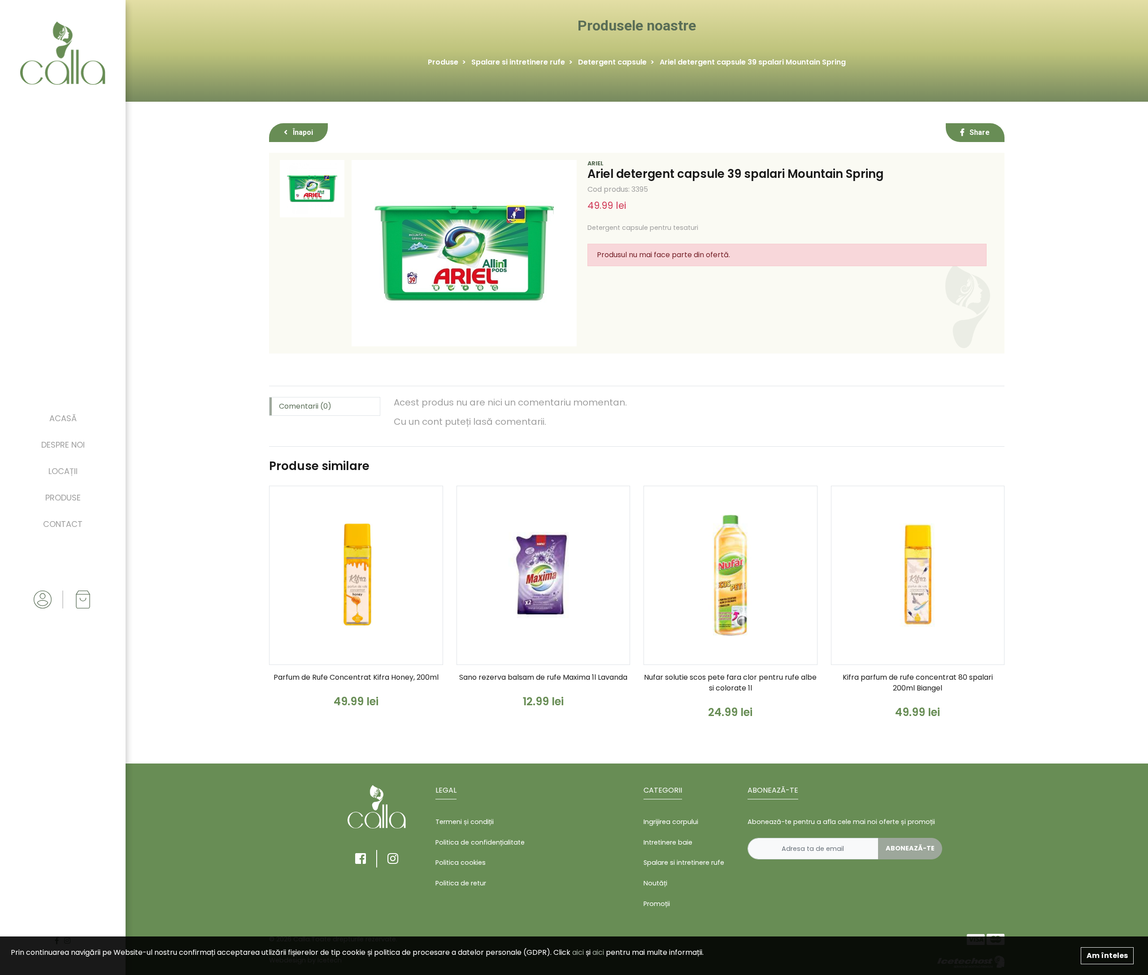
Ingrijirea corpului (671, 821)
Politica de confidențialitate (480, 842)
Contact (63, 524)
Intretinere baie (668, 842)
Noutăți (655, 883)
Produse (63, 497)
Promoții (657, 903)
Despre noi (63, 444)
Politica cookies (460, 862)
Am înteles (1107, 955)
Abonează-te (910, 848)
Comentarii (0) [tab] (305, 406)
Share (979, 132)
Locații (63, 471)
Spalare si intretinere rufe (518, 62)
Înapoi (302, 132)
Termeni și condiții (464, 821)
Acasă (63, 418)
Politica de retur (460, 883)
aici (578, 952)
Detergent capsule (612, 62)
